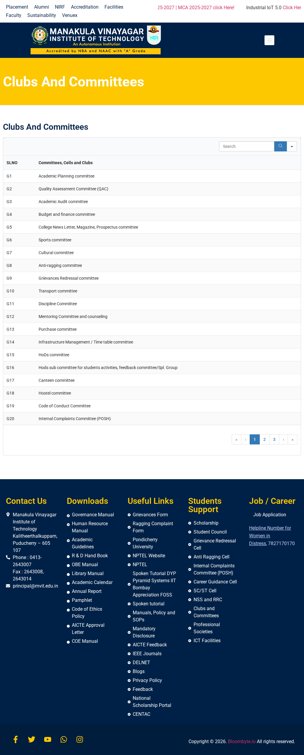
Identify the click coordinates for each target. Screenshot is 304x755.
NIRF (60, 7)
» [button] (293, 439)
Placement (17, 7)
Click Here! (262, 7)
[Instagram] (79, 739)
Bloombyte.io (242, 741)
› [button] (283, 439)
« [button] (236, 439)
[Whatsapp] (63, 739)
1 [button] (255, 439)
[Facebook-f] (15, 739)
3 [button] (274, 439)
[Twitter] (31, 739)
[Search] (280, 146)
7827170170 (281, 543)
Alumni (41, 7)
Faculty (13, 15)
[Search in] (292, 146)
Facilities (113, 7)
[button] (269, 40)
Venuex (69, 15)
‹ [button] (245, 439)
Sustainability (41, 15)
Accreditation (85, 7)
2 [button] (264, 439)
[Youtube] (47, 739)
